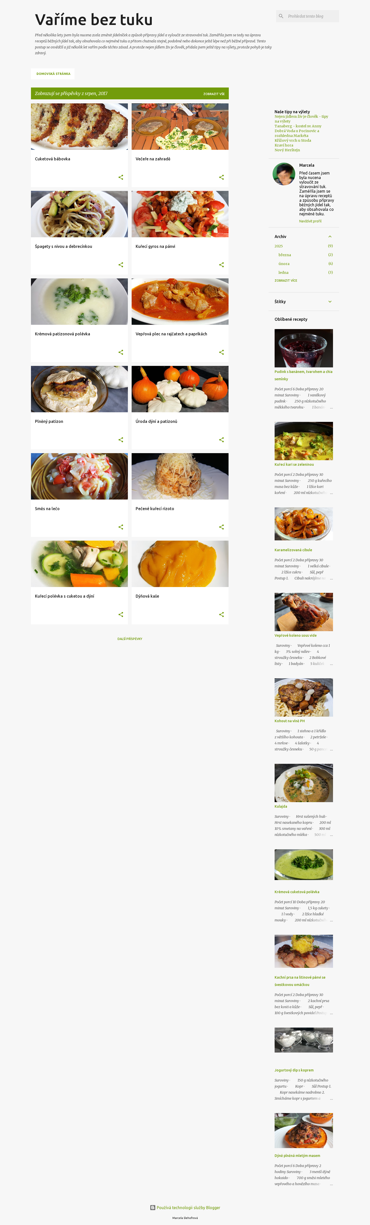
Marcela (306, 165)
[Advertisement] (249, 179)
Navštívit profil (310, 221)
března (285, 255)
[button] (121, 177)
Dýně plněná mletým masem (297, 1156)
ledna (283, 272)
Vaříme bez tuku (94, 19)
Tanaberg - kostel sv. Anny (298, 126)
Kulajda (281, 806)
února (284, 263)
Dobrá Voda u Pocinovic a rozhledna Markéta (297, 133)
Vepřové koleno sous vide (296, 635)
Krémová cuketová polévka (297, 892)
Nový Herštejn (287, 150)
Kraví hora (284, 145)
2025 (279, 246)
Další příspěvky (130, 638)
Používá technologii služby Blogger (188, 1207)
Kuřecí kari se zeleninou (294, 464)
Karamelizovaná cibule (293, 550)
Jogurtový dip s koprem (294, 1070)
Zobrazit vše (214, 94)
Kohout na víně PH (290, 721)
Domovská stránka (53, 73)
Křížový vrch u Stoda (293, 140)
